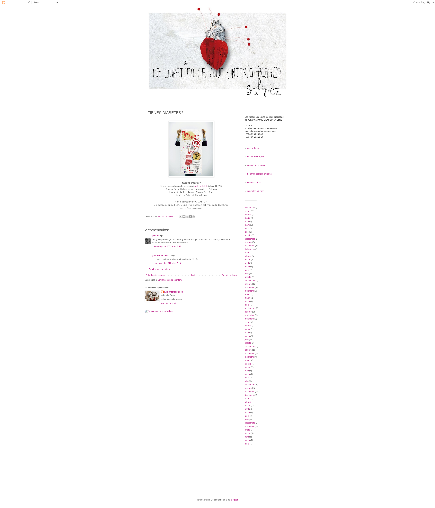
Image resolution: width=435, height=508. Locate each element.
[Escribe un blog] (184, 216)
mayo (247, 225)
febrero (248, 214)
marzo (247, 218)
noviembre (250, 246)
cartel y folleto (201, 186)
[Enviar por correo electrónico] (180, 216)
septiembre (250, 239)
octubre (248, 242)
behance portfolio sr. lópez (259, 174)
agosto (248, 235)
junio (247, 228)
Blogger (234, 500)
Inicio (193, 275)
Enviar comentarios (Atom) (170, 280)
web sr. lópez (253, 148)
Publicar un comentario (159, 269)
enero (247, 211)
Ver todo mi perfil (168, 303)
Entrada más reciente (155, 275)
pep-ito (155, 236)
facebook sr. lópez (255, 156)
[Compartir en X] (187, 216)
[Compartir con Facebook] (190, 216)
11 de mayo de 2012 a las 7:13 (166, 263)
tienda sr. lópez (254, 182)
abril (247, 221)
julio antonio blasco (161, 255)
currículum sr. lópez (256, 165)
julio (247, 232)
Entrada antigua (229, 275)
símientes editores (255, 191)
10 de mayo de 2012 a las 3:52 (166, 246)
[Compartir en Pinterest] (193, 216)
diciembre (249, 207)
